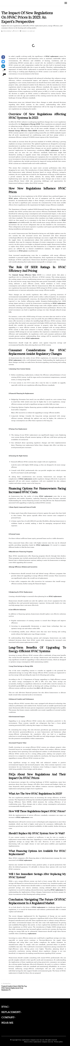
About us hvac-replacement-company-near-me (38, 1042)
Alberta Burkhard (7, 31)
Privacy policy (58, 1042)
